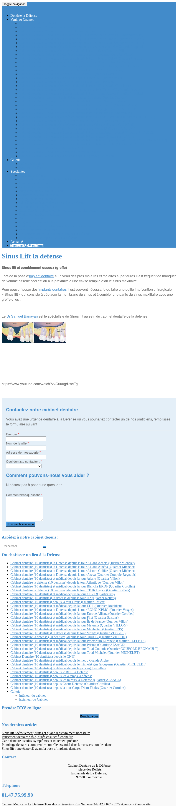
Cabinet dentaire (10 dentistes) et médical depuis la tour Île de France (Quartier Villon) (78, 105)
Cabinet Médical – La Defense (23, 804)
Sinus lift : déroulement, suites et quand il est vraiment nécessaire (46, 733)
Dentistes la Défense (33, 175)
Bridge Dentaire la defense (37, 199)
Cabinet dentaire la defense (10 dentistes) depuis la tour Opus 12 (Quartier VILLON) (77, 128)
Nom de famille (17, 443)
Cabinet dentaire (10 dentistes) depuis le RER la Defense (58, 27)
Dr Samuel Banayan (22, 316)
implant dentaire (41, 275)
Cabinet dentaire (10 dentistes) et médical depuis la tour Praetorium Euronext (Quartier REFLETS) (86, 132)
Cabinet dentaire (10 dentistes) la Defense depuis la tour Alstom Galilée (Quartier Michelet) (81, 43)
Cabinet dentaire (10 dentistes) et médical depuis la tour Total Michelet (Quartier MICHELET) (83, 144)
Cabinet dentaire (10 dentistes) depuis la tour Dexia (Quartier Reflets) (66, 82)
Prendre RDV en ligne (26, 245)
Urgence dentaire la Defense (38, 222)
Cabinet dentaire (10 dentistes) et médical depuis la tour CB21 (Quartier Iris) (71, 70)
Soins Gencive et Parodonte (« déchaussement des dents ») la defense (66, 210)
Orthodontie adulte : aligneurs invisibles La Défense (54, 234)
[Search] (44, 547)
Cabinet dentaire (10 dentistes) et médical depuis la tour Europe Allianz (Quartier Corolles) (81, 93)
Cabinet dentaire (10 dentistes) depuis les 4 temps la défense (60, 152)
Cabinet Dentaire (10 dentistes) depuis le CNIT (51, 148)
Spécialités (17, 171)
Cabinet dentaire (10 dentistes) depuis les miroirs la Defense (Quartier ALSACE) (74, 121)
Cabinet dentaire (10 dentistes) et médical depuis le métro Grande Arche (59, 660)
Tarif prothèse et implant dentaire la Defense (49, 179)
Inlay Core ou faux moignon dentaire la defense (51, 202)
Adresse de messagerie (23, 452)
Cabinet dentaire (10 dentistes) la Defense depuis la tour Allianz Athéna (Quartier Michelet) (81, 39)
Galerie (15, 160)
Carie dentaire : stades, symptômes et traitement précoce (40, 741)
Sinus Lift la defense (33, 218)
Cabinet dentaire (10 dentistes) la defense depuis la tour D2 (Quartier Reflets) (71, 78)
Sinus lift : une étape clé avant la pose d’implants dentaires (41, 748)
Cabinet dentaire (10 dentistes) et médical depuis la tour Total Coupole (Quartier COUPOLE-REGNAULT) (93, 140)
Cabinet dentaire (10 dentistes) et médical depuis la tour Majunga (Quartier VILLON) (77, 109)
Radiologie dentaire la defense (39, 214)
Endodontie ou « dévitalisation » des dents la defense (55, 226)
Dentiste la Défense (23, 15)
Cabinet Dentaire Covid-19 (37, 23)
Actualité (16, 241)
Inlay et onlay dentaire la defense (41, 191)
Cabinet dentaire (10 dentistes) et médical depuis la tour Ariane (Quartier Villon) (73, 50)
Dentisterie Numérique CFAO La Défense (48, 238)
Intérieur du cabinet (32, 163)
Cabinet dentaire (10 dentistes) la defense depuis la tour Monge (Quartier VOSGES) (76, 125)
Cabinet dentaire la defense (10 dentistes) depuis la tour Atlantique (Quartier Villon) (76, 54)
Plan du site (142, 804)
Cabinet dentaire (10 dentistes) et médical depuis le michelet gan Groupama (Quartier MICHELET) (87, 117)
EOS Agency (123, 804)
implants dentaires (52, 289)
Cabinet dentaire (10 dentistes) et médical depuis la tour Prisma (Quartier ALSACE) (76, 136)
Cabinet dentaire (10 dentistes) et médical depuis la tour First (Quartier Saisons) (73, 101)
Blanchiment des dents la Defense (42, 183)
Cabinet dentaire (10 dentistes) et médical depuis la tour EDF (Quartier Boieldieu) (75, 86)
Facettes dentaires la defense (38, 230)
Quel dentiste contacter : (24, 461)
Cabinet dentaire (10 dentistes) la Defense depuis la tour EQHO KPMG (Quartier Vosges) (80, 89)
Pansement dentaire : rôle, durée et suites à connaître (37, 737)
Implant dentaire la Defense (38, 206)
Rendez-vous (89, 716)
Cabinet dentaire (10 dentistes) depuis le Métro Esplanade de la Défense (68, 31)
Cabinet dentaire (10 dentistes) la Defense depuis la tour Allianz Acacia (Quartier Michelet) (81, 35)
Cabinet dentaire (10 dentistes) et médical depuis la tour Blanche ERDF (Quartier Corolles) (81, 58)
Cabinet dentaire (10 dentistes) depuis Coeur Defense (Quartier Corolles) (69, 74)
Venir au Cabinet (21, 19)
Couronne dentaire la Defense (39, 195)
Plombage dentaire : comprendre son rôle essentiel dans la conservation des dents (57, 744)
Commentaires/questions (24, 495)
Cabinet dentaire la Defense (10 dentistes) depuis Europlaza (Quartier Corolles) (73, 97)
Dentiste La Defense (16, 8)
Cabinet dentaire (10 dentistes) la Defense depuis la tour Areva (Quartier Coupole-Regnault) (82, 47)
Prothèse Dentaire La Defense (39, 187)
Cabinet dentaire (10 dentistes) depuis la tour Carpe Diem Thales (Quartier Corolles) (76, 62)
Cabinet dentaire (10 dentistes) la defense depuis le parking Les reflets (66, 156)
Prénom (12, 434)
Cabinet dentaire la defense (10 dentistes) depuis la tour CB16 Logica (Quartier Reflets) (79, 66)
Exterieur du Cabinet (33, 167)
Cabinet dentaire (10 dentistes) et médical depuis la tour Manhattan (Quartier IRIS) (75, 113)
